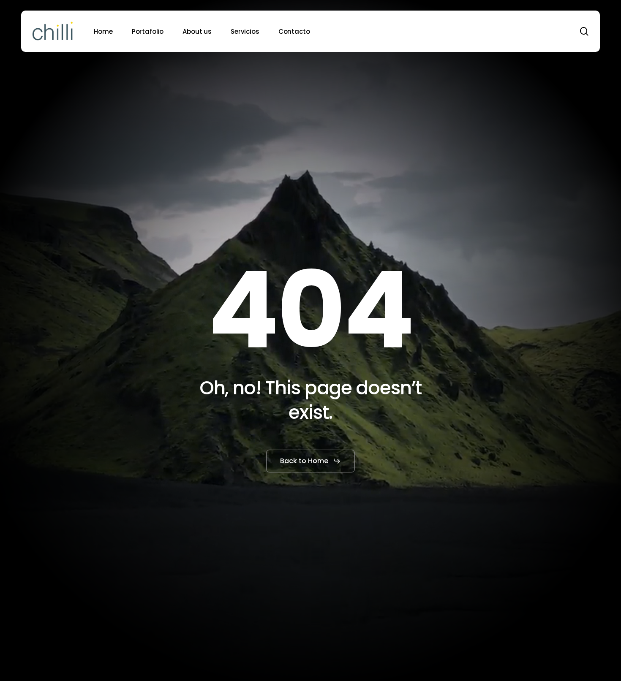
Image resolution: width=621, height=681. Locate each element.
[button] (310, 461)
